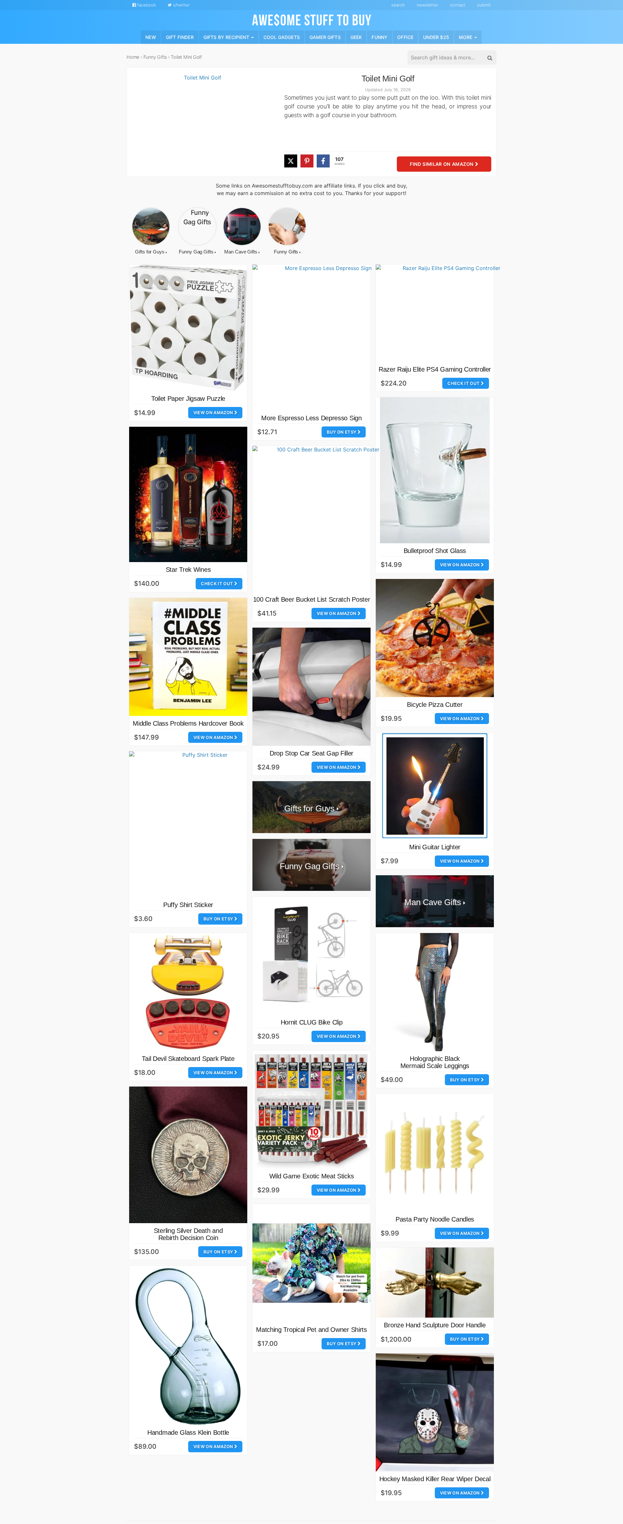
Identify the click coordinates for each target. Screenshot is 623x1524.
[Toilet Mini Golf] (200, 125)
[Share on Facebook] (323, 160)
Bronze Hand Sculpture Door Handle (434, 1325)
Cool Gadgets (281, 37)
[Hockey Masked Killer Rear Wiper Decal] (435, 1412)
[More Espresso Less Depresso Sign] (325, 337)
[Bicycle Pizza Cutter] (435, 638)
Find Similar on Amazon (442, 164)
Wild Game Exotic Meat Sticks (311, 1176)
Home (133, 57)
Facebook (146, 4)
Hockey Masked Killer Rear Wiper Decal (435, 1478)
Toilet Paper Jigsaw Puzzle (188, 398)
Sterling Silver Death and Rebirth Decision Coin (188, 1234)
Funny (379, 37)
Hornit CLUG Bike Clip (312, 1022)
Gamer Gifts (325, 37)
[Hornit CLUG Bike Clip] (311, 956)
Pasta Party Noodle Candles (435, 1219)
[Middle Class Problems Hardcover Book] (188, 657)
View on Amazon (213, 412)
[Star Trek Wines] (188, 494)
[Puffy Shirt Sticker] (202, 824)
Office (405, 37)
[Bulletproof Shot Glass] (435, 470)
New (150, 37)
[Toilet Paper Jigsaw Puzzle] (188, 327)
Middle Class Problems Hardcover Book (188, 723)
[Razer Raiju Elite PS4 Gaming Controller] (449, 313)
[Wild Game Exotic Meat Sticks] (311, 1110)
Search (398, 4)
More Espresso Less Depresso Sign (311, 418)
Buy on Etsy (342, 432)
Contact (457, 4)
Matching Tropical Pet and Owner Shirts (311, 1329)
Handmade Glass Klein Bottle (188, 1432)
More (466, 37)
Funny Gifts (155, 57)
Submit (484, 4)
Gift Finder (180, 37)
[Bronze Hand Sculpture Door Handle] (435, 1282)
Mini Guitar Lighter (434, 847)
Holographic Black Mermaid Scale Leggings (434, 1062)
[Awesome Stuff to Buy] (312, 19)
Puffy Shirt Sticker (188, 904)
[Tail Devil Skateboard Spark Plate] (188, 992)
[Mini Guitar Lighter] (435, 786)
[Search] (489, 58)
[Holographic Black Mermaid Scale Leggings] (435, 992)
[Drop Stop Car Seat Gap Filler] (311, 687)
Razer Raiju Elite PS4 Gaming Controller (435, 369)
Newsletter (427, 4)
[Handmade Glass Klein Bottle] (188, 1345)
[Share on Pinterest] (306, 160)
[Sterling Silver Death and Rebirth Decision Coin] (188, 1155)
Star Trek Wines (188, 569)
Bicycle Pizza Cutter (434, 704)
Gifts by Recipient (226, 37)
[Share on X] (290, 160)
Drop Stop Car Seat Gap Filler (311, 753)
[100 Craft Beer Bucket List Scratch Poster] (325, 519)
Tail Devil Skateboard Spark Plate (188, 1058)
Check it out (464, 383)
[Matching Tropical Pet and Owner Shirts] (311, 1263)
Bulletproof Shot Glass (435, 550)
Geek (356, 37)
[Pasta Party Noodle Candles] (435, 1153)
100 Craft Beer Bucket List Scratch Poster (311, 599)
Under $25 (436, 37)
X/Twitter (181, 4)
